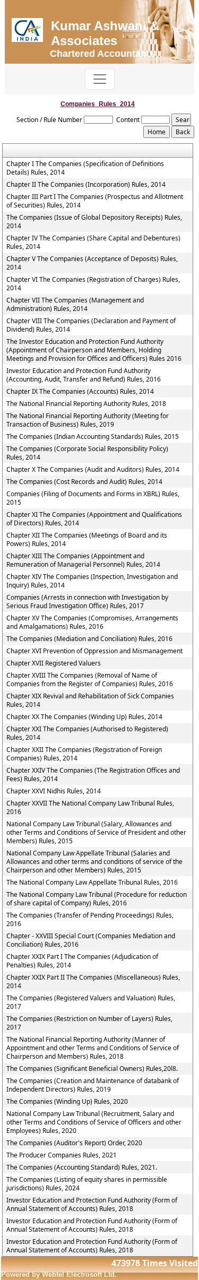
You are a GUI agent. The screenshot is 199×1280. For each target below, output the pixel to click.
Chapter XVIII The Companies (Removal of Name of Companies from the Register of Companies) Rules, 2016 (89, 679)
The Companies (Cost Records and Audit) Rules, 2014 (84, 482)
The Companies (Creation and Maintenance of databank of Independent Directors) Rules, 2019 (92, 1085)
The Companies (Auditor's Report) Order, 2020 (74, 1143)
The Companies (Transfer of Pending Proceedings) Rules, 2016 (90, 919)
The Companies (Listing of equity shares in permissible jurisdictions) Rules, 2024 (86, 1183)
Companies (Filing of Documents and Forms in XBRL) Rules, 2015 (92, 498)
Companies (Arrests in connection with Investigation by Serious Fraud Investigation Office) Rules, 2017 (87, 601)
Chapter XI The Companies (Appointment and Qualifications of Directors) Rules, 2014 (94, 519)
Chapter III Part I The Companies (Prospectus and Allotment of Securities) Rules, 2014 (94, 201)
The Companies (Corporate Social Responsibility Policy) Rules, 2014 (87, 453)
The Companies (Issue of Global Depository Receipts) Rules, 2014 (94, 221)
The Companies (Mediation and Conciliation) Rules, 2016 (89, 639)
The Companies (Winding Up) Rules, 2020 (67, 1101)
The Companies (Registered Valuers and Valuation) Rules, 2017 (90, 1002)
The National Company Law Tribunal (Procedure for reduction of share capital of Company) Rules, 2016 (96, 898)
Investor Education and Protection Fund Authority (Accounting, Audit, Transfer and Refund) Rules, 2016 (83, 375)
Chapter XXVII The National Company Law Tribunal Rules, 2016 (90, 807)
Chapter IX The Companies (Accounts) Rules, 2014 (80, 391)
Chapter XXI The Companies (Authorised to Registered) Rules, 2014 (87, 733)
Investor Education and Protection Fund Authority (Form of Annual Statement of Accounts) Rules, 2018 (91, 1204)
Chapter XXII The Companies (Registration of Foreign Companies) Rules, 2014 (84, 754)
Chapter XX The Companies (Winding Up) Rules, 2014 (84, 717)
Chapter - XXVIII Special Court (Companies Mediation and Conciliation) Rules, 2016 (90, 940)
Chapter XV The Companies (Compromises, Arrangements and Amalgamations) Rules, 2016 (92, 622)
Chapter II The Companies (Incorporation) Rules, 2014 (86, 184)
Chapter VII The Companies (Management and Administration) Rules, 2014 (75, 304)
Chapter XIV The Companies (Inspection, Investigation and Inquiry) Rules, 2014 (92, 581)
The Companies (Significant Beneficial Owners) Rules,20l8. (92, 1069)
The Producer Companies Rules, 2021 (61, 1155)
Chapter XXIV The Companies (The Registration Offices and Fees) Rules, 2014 (93, 774)
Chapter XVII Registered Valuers (53, 663)
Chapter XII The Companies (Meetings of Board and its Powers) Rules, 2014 (86, 539)
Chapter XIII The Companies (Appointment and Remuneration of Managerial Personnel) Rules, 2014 (83, 560)
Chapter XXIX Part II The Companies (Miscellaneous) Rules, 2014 (93, 981)
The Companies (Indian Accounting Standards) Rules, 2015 (92, 437)
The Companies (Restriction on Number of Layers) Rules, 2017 (89, 1023)
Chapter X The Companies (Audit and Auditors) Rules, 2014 (92, 469)
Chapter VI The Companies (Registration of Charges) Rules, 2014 (93, 283)
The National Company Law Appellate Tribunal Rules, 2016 (92, 882)
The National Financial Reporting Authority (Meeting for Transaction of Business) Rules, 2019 (87, 420)
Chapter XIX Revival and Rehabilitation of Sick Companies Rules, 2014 (90, 700)
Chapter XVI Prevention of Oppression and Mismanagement (94, 651)
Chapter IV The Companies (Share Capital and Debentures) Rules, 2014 (93, 242)
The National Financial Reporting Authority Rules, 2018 (86, 404)
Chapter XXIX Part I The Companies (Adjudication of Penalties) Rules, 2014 (82, 961)
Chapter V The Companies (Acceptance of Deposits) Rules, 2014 (92, 263)
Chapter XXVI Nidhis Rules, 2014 (53, 791)
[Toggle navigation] (100, 79)
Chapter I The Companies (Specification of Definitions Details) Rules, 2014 (85, 168)
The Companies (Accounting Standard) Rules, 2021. (81, 1167)
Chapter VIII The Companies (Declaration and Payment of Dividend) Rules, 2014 (91, 325)
